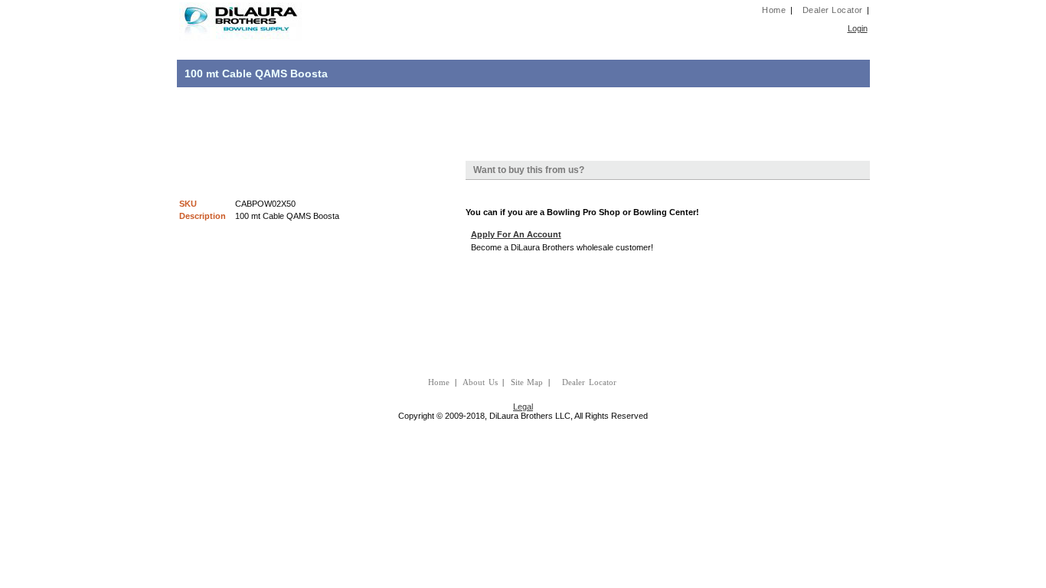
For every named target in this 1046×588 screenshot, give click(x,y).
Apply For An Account (516, 234)
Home (774, 10)
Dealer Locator (832, 10)
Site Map (527, 382)
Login (858, 28)
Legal (523, 406)
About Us (480, 382)
